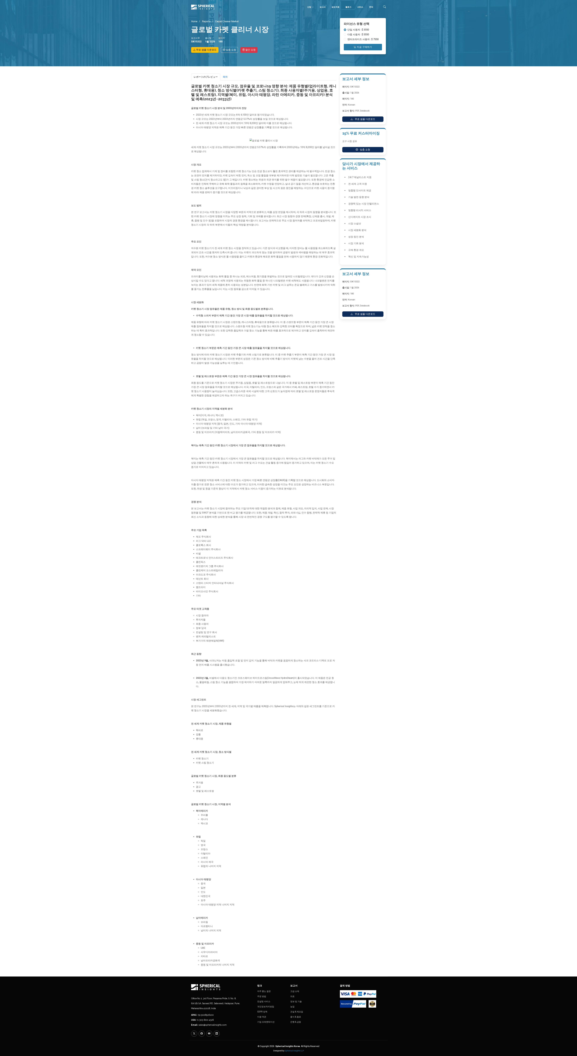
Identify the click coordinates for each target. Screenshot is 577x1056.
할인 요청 (250, 49)
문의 (371, 7)
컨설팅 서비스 (263, 1001)
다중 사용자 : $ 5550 (358, 34)
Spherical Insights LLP (294, 1051)
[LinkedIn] (217, 1034)
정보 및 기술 (296, 1001)
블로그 (348, 7)
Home (194, 21)
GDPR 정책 (262, 1012)
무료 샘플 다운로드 (206, 49)
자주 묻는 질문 (264, 991)
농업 (292, 1007)
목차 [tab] (225, 76)
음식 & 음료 (295, 1017)
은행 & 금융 (295, 1022)
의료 (292, 996)
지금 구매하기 (364, 47)
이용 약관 (261, 1017)
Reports (206, 21)
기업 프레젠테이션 (266, 1022)
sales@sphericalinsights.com (212, 1025)
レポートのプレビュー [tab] (206, 76)
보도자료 (335, 7)
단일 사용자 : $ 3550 (358, 29)
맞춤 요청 (230, 49)
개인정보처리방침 (265, 1007)
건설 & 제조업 (296, 1012)
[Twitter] (194, 1034)
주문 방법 (261, 996)
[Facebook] (202, 1034)
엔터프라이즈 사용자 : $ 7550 (363, 39)
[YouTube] (209, 1034)
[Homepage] (222, 987)
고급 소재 (294, 991)
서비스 (360, 7)
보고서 (323, 7)
